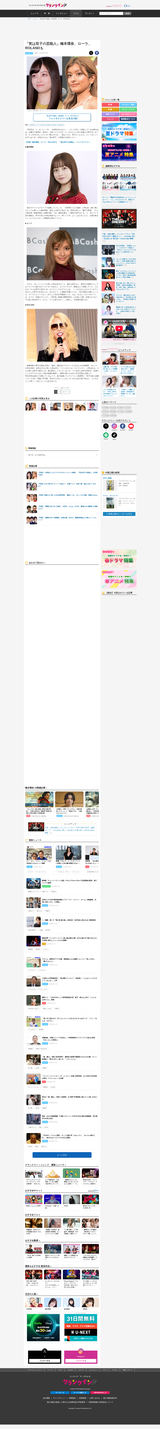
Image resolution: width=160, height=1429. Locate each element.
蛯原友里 (49, 125)
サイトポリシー (59, 1398)
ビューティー (93, 1370)
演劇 (110, 109)
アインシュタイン (43, 989)
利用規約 (72, 1398)
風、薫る (30, 1068)
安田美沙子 (61, 125)
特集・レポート (127, 1370)
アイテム (115, 1370)
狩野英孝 (45, 1087)
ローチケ (59, 1392)
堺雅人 (37, 1146)
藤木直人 (55, 125)
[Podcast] (106, 435)
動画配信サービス (128, 119)
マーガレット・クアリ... (64, 871)
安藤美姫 (30, 1048)
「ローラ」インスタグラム (36, 455)
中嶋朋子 (47, 910)
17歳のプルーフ (32, 1127)
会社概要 (46, 1398)
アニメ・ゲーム (128, 109)
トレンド (110, 119)
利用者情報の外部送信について (101, 1402)
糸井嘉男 (41, 1029)
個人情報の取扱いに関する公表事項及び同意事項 (66, 1402)
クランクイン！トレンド (35, 1370)
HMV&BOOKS (99, 1392)
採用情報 (82, 1398)
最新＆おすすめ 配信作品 (38, 1266)
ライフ (105, 1370)
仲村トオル (39, 910)
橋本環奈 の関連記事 (36, 787)
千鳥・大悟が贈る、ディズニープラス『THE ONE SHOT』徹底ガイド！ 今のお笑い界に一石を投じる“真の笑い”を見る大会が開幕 (70, 830)
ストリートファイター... (34, 1087)
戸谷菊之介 (53, 891)
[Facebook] (122, 426)
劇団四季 (30, 949)
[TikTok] (114, 435)
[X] (106, 426)
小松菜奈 (121, 411)
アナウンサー (31, 970)
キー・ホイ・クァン (40, 871)
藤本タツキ (45, 891)
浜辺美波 (113, 407)
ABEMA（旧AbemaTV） (42, 1048)
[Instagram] (114, 426)
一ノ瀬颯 (40, 930)
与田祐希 (113, 415)
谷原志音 (38, 949)
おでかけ (70, 1370)
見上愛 (37, 1068)
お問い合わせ (94, 1398)
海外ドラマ (110, 114)
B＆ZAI (46, 1127)
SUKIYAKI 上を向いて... (34, 1008)
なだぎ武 (53, 1087)
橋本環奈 (32, 125)
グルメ (60, 1370)
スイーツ (81, 1370)
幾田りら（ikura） (47, 1008)
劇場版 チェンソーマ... (33, 891)
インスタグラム (41, 970)
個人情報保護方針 (110, 1398)
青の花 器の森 (31, 930)
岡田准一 (57, 1008)
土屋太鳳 (105, 415)
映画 (110, 105)
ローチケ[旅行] (79, 1392)
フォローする (45, 1361)
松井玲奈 (48, 930)
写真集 (121, 407)
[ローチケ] (127, 5)
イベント (50, 1370)
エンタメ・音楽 (128, 105)
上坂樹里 (44, 1068)
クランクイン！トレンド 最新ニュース (45, 1164)
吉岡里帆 (129, 411)
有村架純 (105, 411)
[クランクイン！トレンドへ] (113, 5)
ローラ (37, 125)
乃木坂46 (128, 407)
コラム (34, 19)
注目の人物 (31, 1294)
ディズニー (46, 949)
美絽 (40, 1127)
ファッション (76, 871)
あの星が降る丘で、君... (93, 871)
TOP (28, 19)
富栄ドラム (44, 1146)
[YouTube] (131, 426)
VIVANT (30, 1146)
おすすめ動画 (32, 1240)
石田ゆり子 (31, 910)
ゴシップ (30, 871)
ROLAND (43, 125)
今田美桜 (105, 407)
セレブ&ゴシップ (128, 114)
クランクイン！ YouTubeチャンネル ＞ (124, 339)
